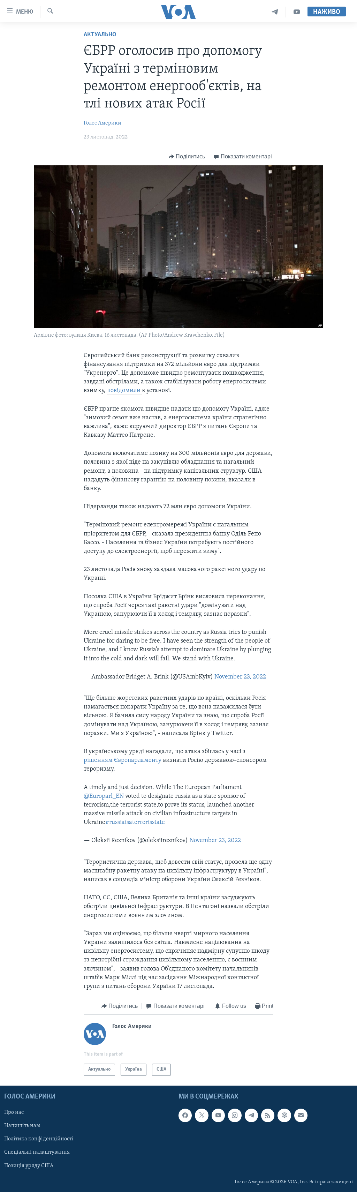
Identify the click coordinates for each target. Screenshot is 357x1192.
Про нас (14, 1112)
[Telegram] (275, 12)
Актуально (100, 35)
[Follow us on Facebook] (185, 1115)
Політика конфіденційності (39, 1139)
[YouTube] (296, 12)
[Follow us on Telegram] (251, 1115)
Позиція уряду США (28, 1165)
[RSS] (267, 1115)
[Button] (187, 156)
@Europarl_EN (104, 796)
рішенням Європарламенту (122, 760)
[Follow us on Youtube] (218, 1115)
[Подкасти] (284, 1115)
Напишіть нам (22, 1126)
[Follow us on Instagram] (234, 1115)
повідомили (124, 391)
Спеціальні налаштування (37, 1152)
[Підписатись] (300, 1115)
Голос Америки (102, 123)
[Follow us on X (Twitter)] (201, 1115)
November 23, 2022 (240, 677)
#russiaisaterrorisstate (135, 822)
